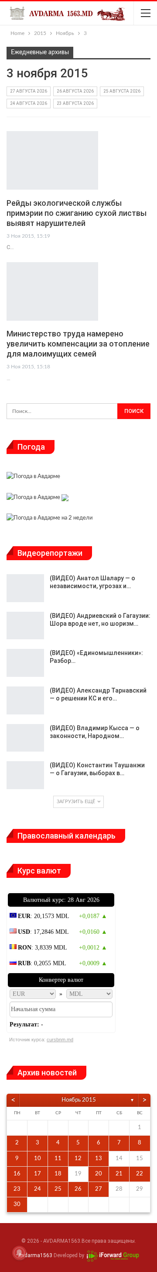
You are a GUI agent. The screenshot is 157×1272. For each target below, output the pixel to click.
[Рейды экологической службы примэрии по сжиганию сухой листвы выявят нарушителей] (52, 160)
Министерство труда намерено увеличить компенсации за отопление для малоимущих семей (78, 343)
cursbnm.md (60, 1039)
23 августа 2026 (75, 103)
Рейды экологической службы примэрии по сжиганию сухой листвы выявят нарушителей (77, 213)
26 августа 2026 (75, 91)
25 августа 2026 (121, 91)
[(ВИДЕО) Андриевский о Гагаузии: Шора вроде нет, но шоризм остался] (25, 626)
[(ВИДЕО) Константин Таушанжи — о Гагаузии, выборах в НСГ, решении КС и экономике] (25, 775)
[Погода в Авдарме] (33, 478)
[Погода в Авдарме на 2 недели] (49, 519)
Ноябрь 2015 (78, 1100)
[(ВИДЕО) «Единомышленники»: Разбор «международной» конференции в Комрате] (25, 663)
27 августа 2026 (28, 91)
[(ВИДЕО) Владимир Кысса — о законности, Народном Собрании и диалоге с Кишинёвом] (25, 738)
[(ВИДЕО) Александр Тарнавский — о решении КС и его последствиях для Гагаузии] (25, 700)
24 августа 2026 (28, 103)
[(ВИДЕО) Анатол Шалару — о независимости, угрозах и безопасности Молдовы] (25, 588)
